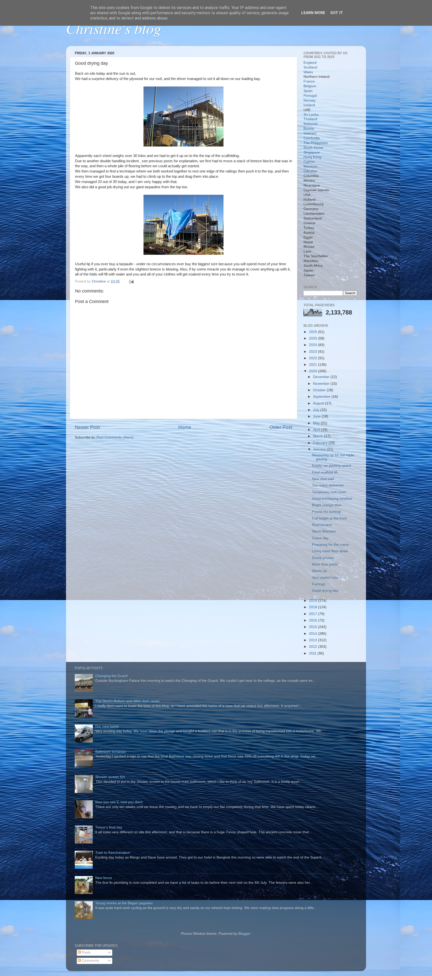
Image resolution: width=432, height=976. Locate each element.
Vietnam (310, 133)
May (317, 423)
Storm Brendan (324, 531)
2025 (313, 338)
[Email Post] (131, 281)
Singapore (312, 152)
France (309, 81)
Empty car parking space (331, 466)
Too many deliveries (328, 485)
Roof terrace (322, 525)
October (320, 390)
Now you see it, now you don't (118, 802)
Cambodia (312, 138)
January (320, 449)
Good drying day (325, 590)
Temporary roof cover (329, 492)
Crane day (320, 538)
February (320, 443)
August (319, 403)
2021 (313, 364)
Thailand (310, 119)
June (317, 416)
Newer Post (87, 427)
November (321, 384)
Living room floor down (330, 551)
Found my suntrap (326, 512)
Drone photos (323, 558)
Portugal (310, 96)
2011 (313, 653)
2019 (313, 600)
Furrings (318, 584)
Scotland (310, 67)
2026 (313, 332)
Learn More (313, 12)
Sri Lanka (311, 114)
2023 (313, 352)
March (318, 436)
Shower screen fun (110, 777)
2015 (313, 627)
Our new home (107, 726)
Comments (90, 960)
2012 (313, 646)
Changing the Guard (111, 676)
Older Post (281, 427)
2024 (313, 345)
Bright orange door (327, 505)
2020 (313, 371)
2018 (313, 607)
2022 (313, 358)
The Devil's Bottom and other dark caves (127, 701)
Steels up (319, 571)
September (322, 396)
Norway (310, 100)
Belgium (310, 86)
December (321, 377)
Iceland (309, 105)
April (317, 430)
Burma (309, 128)
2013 (313, 640)
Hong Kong (312, 157)
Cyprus (309, 162)
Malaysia (311, 124)
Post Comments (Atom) (115, 437)
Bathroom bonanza (110, 752)
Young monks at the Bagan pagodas (124, 903)
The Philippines (316, 143)
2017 (313, 614)
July (316, 410)
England (310, 62)
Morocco (310, 166)
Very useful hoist (325, 578)
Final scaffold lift (325, 472)
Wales (308, 72)
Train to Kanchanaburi (112, 852)
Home (184, 427)
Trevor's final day (108, 827)
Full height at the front (329, 518)
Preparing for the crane (330, 544)
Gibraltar (310, 171)
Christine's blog (113, 28)
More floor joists (324, 564)
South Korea (313, 148)
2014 (313, 634)
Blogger (244, 934)
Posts (85, 952)
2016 (313, 620)
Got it (336, 12)
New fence (103, 878)
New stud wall (323, 479)
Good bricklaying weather (332, 498)
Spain (308, 91)
